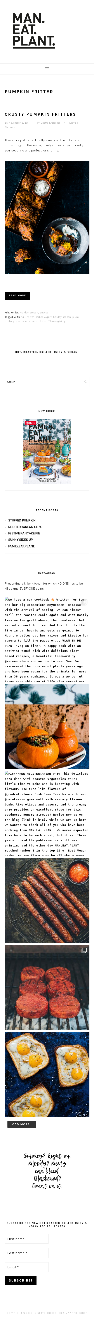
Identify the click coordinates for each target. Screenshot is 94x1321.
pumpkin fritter (37, 321)
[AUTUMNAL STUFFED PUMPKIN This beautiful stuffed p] (47, 726)
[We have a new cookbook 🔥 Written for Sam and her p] (47, 639)
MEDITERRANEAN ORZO (25, 527)
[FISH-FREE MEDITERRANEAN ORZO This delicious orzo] (47, 813)
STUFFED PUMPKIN (22, 520)
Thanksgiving (56, 321)
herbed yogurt (43, 316)
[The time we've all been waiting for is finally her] (47, 987)
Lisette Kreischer (48, 1313)
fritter (30, 316)
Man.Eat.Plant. (47, 30)
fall (23, 316)
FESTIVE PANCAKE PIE (24, 533)
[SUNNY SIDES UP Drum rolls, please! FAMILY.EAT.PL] (47, 1074)
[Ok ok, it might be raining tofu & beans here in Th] (47, 900)
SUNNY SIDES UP (20, 539)
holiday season (62, 316)
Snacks (44, 312)
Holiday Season (29, 312)
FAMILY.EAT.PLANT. (21, 546)
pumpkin (21, 321)
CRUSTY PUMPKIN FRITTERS (40, 114)
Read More (17, 295)
